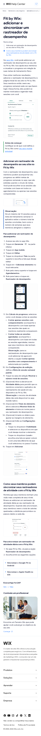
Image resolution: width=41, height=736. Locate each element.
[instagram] (13, 715)
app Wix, (10, 60)
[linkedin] (29, 715)
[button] (19, 564)
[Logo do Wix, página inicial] (7, 643)
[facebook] (4, 715)
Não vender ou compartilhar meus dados (18, 721)
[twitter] (25, 715)
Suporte (7, 693)
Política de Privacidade (26, 725)
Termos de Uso (9, 725)
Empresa (7, 700)
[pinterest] (21, 715)
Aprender (8, 685)
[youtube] (9, 715)
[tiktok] (17, 715)
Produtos (7, 670)
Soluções (7, 677)
